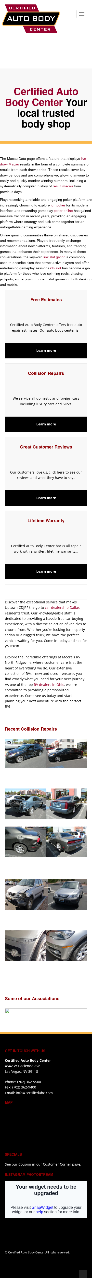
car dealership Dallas (62, 607)
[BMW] (49, 945)
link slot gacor (54, 257)
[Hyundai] (46, 753)
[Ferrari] (49, 971)
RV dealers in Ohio (49, 684)
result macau (63, 186)
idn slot (55, 268)
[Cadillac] (49, 804)
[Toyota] (49, 778)
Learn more (46, 350)
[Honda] (46, 894)
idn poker (58, 205)
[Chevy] (49, 920)
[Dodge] (49, 841)
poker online (63, 211)
